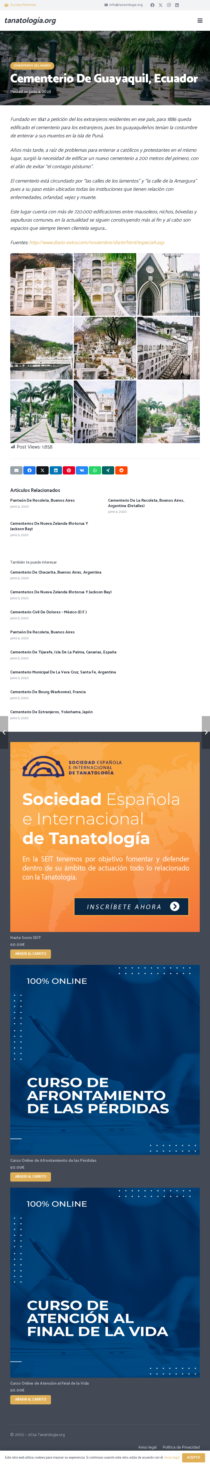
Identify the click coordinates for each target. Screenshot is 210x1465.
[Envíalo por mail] (16, 470)
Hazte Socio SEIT (25, 937)
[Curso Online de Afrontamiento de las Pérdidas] (105, 1060)
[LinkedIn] (177, 5)
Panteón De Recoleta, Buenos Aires (42, 500)
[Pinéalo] (69, 470)
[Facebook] (152, 5)
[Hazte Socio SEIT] (105, 837)
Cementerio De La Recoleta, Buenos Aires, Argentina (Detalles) (146, 503)
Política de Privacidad (181, 1447)
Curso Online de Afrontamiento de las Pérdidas (53, 1160)
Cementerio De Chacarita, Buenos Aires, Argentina (55, 572)
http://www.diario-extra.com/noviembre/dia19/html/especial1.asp (96, 243)
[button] (200, 20)
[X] (160, 5)
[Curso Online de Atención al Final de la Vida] (105, 1283)
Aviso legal (147, 1447)
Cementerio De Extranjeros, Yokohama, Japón (51, 712)
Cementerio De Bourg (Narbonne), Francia (48, 692)
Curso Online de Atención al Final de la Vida (49, 1383)
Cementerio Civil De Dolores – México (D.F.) (48, 612)
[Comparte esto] (29, 470)
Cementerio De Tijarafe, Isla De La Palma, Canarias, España (63, 652)
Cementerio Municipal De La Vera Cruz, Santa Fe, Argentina (63, 672)
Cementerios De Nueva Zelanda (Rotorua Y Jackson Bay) (49, 526)
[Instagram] (169, 5)
